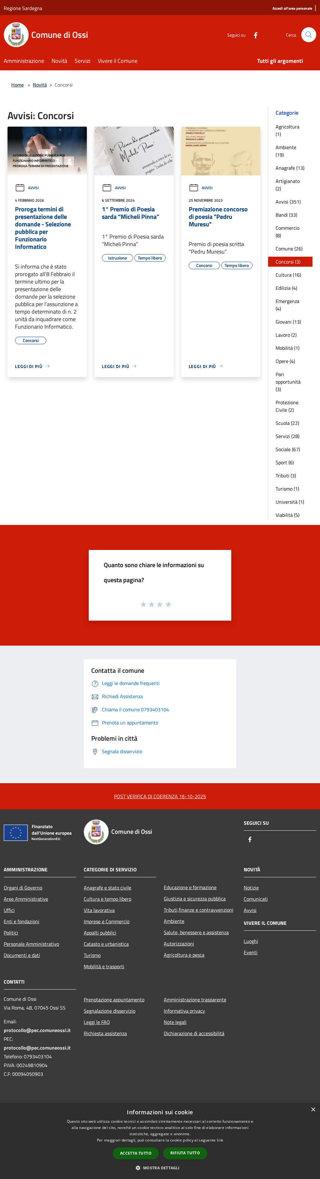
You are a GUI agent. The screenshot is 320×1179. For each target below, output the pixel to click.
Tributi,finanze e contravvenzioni (198, 910)
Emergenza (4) (287, 304)
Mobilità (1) (287, 348)
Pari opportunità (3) (288, 381)
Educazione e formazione (190, 887)
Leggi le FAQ (97, 1022)
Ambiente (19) (286, 151)
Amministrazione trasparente (195, 999)
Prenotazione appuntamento (114, 999)
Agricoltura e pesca (184, 955)
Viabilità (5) (287, 515)
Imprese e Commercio (106, 921)
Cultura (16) (288, 275)
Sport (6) (285, 462)
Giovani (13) (288, 321)
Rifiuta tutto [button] (185, 1153)
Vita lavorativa (99, 910)
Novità (40, 84)
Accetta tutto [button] (136, 1153)
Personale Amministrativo (31, 944)
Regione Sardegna (23, 8)
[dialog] (160, 1141)
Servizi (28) (287, 436)
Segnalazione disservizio (109, 1011)
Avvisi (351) (288, 201)
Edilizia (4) (286, 288)
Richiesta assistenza (105, 1033)
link (220, 1140)
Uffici (9, 910)
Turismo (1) (287, 488)
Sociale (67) (288, 449)
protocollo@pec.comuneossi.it (37, 1030)
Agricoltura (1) (287, 130)
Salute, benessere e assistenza (196, 932)
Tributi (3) (286, 475)
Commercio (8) (287, 231)
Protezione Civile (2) (287, 406)
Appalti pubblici (100, 932)
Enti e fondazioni (21, 921)
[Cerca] (308, 34)
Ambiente (174, 921)
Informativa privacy (184, 1011)
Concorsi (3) (288, 261)
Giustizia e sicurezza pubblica (195, 898)
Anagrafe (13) (290, 168)
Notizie (251, 887)
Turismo (92, 955)
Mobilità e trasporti (104, 966)
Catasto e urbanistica (106, 944)
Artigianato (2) (288, 184)
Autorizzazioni (179, 943)
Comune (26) (289, 248)
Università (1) (290, 502)
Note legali (175, 1022)
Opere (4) (285, 361)
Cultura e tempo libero (107, 899)
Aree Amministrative (26, 899)
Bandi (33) (286, 215)
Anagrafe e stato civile (107, 887)
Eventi (251, 952)
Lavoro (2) (286, 335)
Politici (11, 932)
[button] (159, 1167)
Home (17, 84)
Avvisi (33, 188)
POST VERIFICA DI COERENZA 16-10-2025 (160, 796)
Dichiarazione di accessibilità (194, 1033)
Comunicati (256, 899)
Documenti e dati (22, 955)
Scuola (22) (287, 423)
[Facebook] (253, 34)
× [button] (313, 1109)
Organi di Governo (23, 887)
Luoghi (251, 941)
